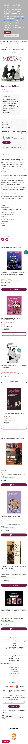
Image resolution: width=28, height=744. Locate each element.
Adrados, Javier (5, 277)
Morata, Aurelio (5, 470)
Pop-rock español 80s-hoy (13, 43)
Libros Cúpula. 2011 (6, 91)
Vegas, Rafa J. (4, 614)
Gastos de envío (14, 675)
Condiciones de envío (14, 673)
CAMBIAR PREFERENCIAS (11, 35)
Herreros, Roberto (5, 570)
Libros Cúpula (12, 103)
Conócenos (14, 669)
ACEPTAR (7, 32)
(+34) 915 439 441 (14, 658)
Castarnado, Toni (5, 520)
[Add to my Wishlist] (4, 147)
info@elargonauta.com (14, 660)
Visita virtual (14, 676)
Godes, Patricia (13, 277)
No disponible (14, 334)
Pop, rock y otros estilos (13, 41)
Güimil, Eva (12, 322)
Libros (3, 41)
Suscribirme (14, 706)
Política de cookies (14, 671)
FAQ (14, 678)
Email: (24, 131)
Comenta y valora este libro (14, 117)
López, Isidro (14, 570)
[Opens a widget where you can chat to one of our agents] (5, 741)
